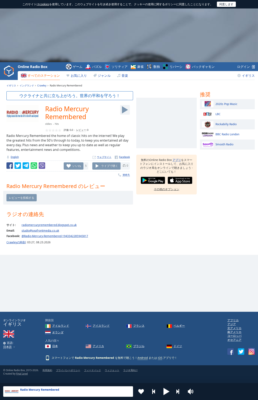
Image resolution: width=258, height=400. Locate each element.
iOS (160, 358)
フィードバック (92, 370)
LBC (218, 114)
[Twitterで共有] (18, 165)
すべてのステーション (44, 75)
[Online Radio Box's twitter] (241, 351)
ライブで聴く (109, 165)
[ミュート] (192, 391)
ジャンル (104, 75)
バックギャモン (203, 66)
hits (57, 124)
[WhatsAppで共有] (34, 165)
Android (142, 358)
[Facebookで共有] (9, 165)
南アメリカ (234, 332)
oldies (48, 124)
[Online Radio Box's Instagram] (251, 351)
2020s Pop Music (226, 104)
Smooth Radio (224, 144)
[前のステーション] (154, 391)
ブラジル (139, 346)
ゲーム (77, 66)
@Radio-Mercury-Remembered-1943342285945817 (55, 236)
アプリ (177, 160)
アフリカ (233, 320)
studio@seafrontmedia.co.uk (40, 230)
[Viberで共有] (42, 165)
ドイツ (178, 346)
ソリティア (119, 66)
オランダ (57, 332)
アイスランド (101, 326)
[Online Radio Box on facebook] (230, 351)
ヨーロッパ (234, 336)
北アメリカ (234, 328)
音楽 (125, 75)
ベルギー (179, 326)
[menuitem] (40, 75)
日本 (55, 346)
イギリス (248, 75)
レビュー (81, 130)
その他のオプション (166, 189)
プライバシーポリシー (68, 370)
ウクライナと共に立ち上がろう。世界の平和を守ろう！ (69, 95)
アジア (231, 324)
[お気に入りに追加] (141, 391)
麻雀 (140, 66)
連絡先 (126, 174)
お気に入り (79, 75)
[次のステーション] (179, 391)
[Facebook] (122, 157)
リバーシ (176, 66)
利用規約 (47, 370)
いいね (77, 165)
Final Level (22, 373)
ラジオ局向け (130, 370)
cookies (44, 4)
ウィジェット (112, 370)
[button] (166, 391)
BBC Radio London (227, 134)
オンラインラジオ (14, 322)
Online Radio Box (32, 66)
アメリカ (98, 346)
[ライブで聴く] (125, 110)
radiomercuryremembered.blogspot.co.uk (49, 225)
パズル (97, 66)
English (15, 157)
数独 (156, 66)
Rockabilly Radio (226, 124)
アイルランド (60, 326)
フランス (139, 326)
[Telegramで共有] (26, 165)
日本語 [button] (7, 347)
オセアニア (234, 340)
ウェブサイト (104, 157)
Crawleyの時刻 (16, 242)
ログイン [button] (243, 66)
